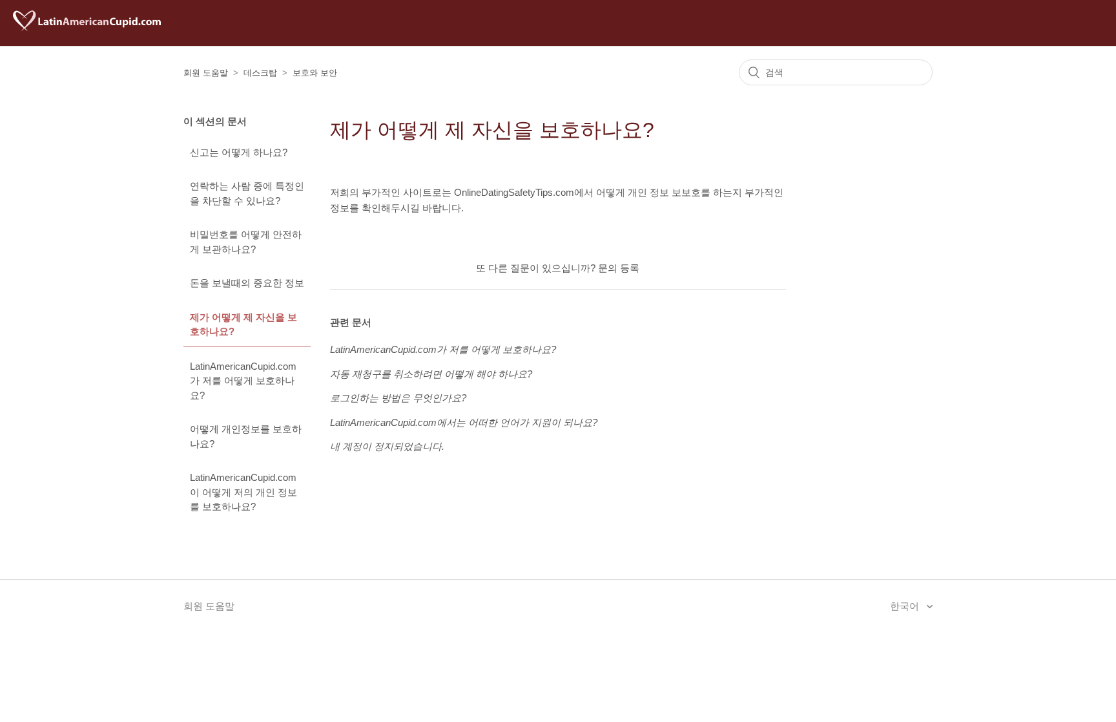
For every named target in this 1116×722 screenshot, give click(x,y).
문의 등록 (618, 267)
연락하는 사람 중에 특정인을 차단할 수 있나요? (247, 193)
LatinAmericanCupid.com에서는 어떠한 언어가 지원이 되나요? (463, 422)
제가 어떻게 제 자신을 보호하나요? (243, 324)
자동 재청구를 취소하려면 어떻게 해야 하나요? (431, 373)
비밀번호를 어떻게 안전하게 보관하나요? (246, 242)
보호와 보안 (315, 73)
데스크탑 (260, 73)
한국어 (906, 605)
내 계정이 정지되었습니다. (387, 446)
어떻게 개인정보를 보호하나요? (246, 436)
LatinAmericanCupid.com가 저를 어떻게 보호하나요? (243, 381)
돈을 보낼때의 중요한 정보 (247, 282)
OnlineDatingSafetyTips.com (514, 192)
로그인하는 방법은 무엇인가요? (398, 397)
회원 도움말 (205, 73)
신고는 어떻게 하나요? (238, 152)
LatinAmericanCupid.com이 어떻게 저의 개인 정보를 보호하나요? (243, 492)
